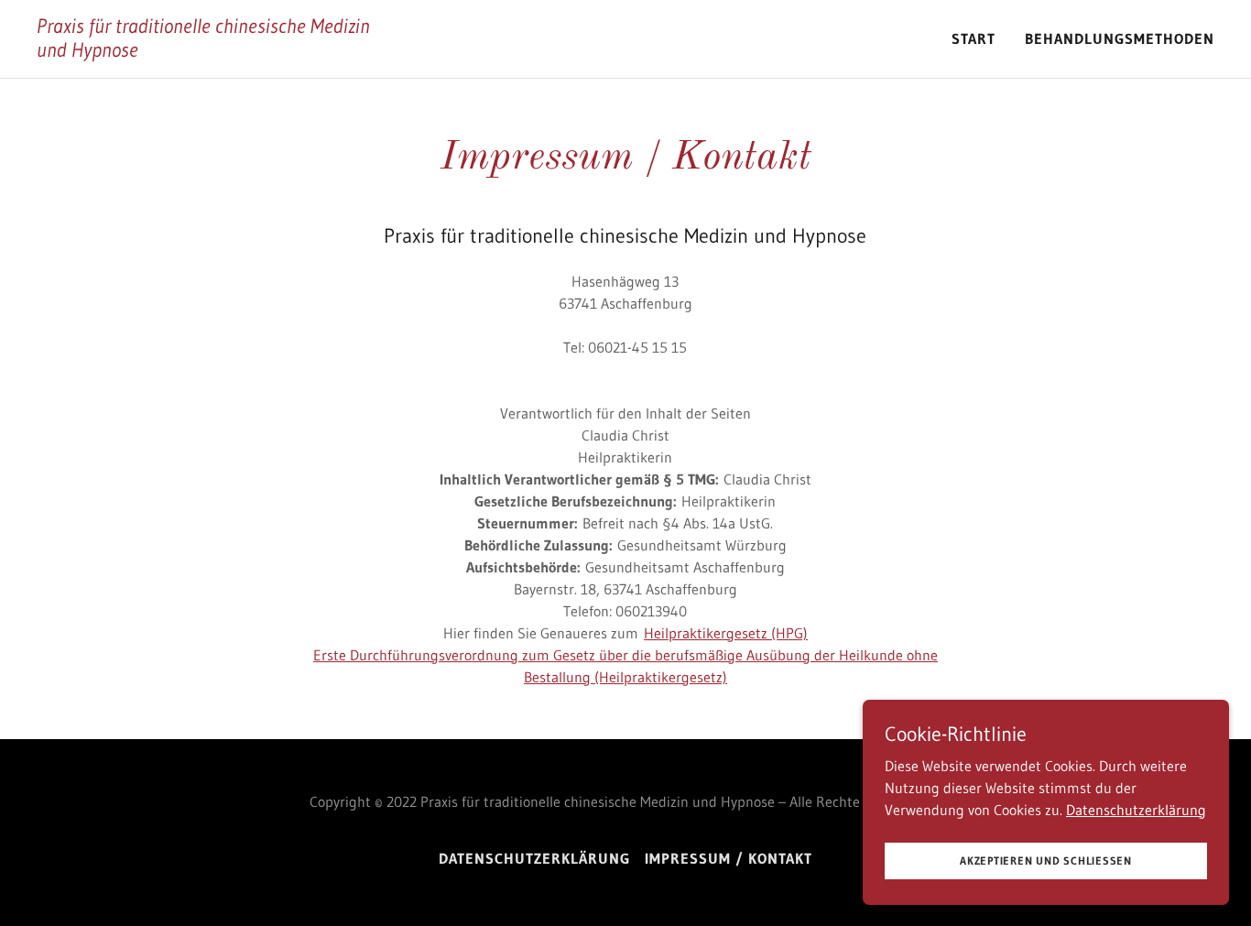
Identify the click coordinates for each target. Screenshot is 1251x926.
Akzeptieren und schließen (1046, 860)
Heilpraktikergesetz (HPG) (726, 633)
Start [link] (973, 38)
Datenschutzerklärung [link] (534, 858)
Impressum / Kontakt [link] (728, 858)
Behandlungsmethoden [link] (1119, 38)
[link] (216, 51)
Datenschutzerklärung (1136, 809)
